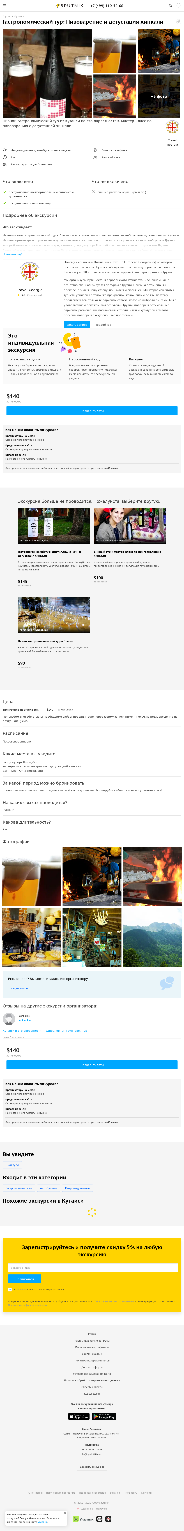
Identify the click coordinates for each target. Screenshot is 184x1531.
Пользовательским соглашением (114, 1301)
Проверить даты (92, 411)
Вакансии (115, 1492)
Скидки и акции (92, 1354)
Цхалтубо (12, 1165)
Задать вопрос (77, 324)
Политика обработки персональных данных (92, 1380)
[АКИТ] (99, 1519)
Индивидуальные (77, 1188)
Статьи (92, 1334)
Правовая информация (93, 1492)
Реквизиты (131, 1492)
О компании (35, 1492)
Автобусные (48, 1188)
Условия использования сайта (92, 1373)
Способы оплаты (92, 1387)
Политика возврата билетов (92, 1360)
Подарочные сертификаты (92, 1347)
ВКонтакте (88, 1449)
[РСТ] (108, 1519)
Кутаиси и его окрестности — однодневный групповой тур (45, 1030)
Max (99, 1449)
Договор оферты (92, 1367)
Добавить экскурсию (92, 1466)
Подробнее (103, 324)
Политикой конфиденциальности (27, 1305)
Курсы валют (92, 1393)
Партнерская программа (60, 1492)
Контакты (146, 1492)
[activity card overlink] (54, 568)
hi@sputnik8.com (92, 1454)
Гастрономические (19, 1188)
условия (42, 1521)
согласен (21, 1289)
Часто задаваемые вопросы (92, 1340)
